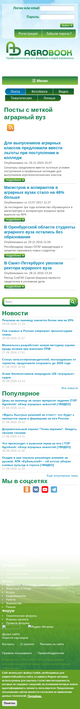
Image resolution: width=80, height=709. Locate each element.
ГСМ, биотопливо (17, 517)
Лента (15, 91)
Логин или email (26, 8)
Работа (11, 599)
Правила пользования (17, 653)
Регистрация (28, 33)
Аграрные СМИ (16, 561)
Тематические (21, 98)
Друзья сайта (11, 634)
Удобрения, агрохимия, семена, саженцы (34, 584)
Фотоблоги (39, 91)
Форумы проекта (17, 619)
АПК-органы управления (22, 506)
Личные (49, 98)
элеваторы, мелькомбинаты (24, 557)
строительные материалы (23, 550)
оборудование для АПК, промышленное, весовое (39, 524)
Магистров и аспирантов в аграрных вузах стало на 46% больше (34, 192)
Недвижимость (16, 596)
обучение (12, 528)
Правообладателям (51, 653)
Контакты (8, 644)
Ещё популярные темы (62, 475)
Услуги (10, 592)
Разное (11, 607)
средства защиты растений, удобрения (32, 543)
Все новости (70, 388)
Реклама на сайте (52, 644)
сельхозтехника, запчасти (23, 535)
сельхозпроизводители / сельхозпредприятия (36, 532)
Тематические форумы (21, 615)
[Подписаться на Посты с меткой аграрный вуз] (9, 125)
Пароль (33, 17)
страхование (14, 546)
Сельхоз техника (17, 573)
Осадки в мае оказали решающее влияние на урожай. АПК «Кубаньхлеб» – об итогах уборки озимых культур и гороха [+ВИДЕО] (36, 461)
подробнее (13, 180)
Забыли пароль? (59, 33)
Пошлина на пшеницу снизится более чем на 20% (38, 320)
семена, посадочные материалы (28, 539)
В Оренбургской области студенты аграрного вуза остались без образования (39, 232)
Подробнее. (34, 696)
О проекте (27, 644)
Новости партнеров (15, 637)
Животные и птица (18, 588)
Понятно (9, 703)
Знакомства (14, 603)
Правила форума (17, 623)
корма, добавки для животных (26, 521)
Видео (63, 91)
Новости (15, 313)
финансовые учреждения (23, 554)
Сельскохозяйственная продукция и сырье (34, 570)
